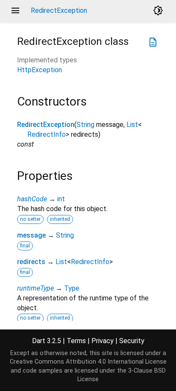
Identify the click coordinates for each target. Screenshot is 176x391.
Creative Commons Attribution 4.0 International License (88, 361)
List (132, 125)
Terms (76, 341)
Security (131, 341)
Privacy (102, 341)
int (61, 199)
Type (71, 288)
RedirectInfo (46, 134)
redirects (31, 262)
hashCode (32, 199)
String (85, 125)
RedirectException (45, 125)
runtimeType (35, 288)
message (31, 235)
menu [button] (15, 11)
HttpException (39, 70)
